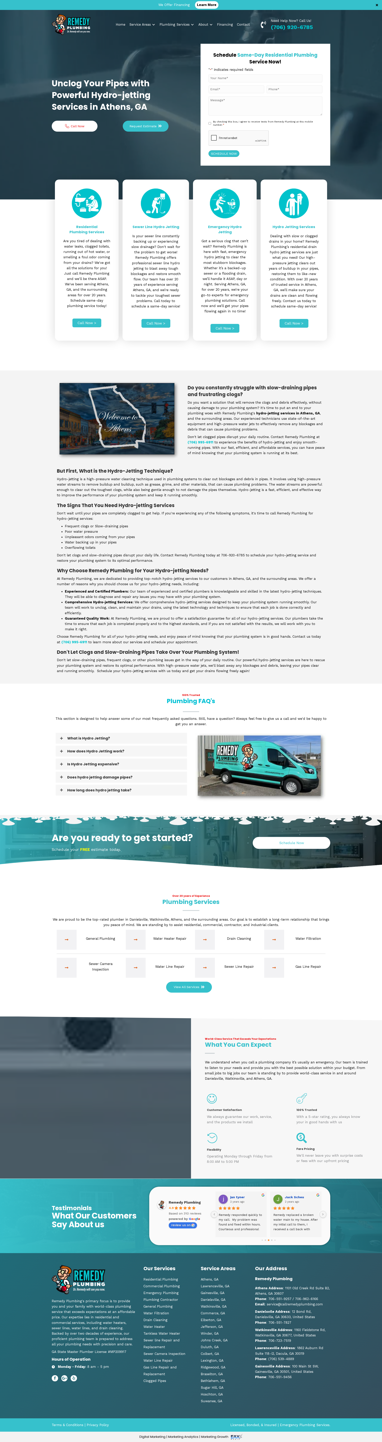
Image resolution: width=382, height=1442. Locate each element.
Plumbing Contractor (160, 1300)
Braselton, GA (212, 1374)
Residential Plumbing (160, 1279)
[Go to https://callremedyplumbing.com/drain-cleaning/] (227, 940)
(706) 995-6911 (200, 442)
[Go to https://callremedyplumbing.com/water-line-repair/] (158, 968)
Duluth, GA (210, 1347)
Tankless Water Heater (161, 1333)
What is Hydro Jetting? (88, 738)
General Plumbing (158, 1306)
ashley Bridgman (243, 1197)
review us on (181, 1225)
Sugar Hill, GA (212, 1388)
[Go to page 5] (271, 1240)
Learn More (206, 5)
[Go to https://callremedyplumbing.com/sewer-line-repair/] (227, 968)
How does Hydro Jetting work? (95, 751)
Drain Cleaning (155, 1320)
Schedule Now (224, 153)
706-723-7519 (279, 1341)
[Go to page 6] (274, 1240)
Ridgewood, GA (213, 1367)
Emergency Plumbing (161, 1293)
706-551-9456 (280, 1377)
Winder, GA (210, 1333)
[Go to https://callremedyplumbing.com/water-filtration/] (296, 940)
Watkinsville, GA (214, 1306)
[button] (377, 5)
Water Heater (154, 1327)
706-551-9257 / (281, 1299)
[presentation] (239, 138)
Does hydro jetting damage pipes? (100, 777)
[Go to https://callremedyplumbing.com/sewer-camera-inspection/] (89, 968)
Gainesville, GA (212, 1293)
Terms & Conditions (67, 1425)
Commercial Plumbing (161, 1286)
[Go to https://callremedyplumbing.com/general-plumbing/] (89, 940)
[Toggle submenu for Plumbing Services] (192, 24)
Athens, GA (209, 1279)
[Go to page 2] (262, 1240)
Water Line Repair (158, 1360)
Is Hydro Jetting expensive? (93, 764)
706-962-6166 (306, 1299)
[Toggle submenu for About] (211, 24)
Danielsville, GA (213, 1300)
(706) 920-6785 (292, 27)
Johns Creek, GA (214, 1340)
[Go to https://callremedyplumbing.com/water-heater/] (158, 940)
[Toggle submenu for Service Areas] (153, 24)
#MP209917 (117, 1352)
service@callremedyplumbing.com (295, 1304)
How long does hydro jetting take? (99, 790)
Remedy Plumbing (185, 1202)
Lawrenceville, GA (215, 1286)
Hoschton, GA (212, 1394)
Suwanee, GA (211, 1401)
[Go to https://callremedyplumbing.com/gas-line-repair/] (296, 968)
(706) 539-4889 (281, 1359)
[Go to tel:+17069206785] (265, 24)
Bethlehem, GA (213, 1381)
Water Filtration (156, 1313)
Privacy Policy (98, 1425)
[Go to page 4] (268, 1240)
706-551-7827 (279, 1322)
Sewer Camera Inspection (164, 1354)
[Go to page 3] (265, 1240)
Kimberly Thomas (299, 1197)
